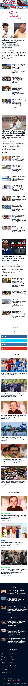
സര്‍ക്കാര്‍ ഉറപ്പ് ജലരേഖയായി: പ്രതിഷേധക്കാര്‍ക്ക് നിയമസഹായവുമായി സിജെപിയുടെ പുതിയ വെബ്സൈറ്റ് (13, 44)
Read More (4, 61)
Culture (2, 660)
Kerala (2, 654)
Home (8, 18)
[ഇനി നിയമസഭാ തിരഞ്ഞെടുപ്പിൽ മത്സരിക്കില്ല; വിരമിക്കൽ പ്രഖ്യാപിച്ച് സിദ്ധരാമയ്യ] (6, 159)
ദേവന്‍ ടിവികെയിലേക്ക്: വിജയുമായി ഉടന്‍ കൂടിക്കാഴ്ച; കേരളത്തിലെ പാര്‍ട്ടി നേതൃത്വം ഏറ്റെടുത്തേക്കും (12, 544)
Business (12, 657)
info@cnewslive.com (6, 672)
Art (1, 659)
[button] (4, 12)
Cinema (11, 662)
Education (12, 659)
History (11, 653)
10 (19, 327)
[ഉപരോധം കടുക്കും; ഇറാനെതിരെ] (3, 632)
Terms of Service (6, 683)
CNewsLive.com (16, 680)
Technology (12, 663)
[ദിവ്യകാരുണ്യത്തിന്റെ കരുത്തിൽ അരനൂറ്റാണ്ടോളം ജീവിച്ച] (14, 407)
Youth (11, 660)
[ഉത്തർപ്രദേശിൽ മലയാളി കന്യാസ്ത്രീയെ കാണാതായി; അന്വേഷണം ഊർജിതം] (14, 247)
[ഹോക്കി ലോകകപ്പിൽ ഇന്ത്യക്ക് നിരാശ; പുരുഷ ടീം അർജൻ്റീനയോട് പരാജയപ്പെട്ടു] (14, 365)
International (4, 657)
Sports (11, 656)
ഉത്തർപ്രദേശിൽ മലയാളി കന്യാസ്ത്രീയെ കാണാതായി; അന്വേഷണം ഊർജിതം (13, 258)
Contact (24, 683)
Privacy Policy (16, 683)
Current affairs (4, 663)
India (2, 656)
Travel (11, 654)
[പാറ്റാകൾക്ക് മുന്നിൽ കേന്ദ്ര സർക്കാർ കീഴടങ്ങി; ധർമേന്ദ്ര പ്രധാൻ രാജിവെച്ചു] (6, 294)
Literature (3, 662)
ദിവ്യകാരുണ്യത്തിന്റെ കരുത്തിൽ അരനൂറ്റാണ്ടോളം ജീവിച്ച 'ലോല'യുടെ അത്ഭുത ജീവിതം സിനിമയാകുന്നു (14, 517)
